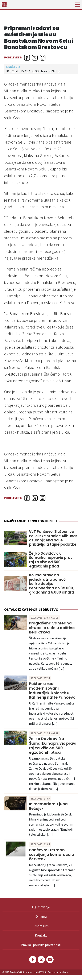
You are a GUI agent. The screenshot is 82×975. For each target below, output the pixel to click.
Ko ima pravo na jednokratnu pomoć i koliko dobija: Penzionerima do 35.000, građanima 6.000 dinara (51, 583)
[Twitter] (41, 959)
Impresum (41, 926)
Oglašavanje (41, 907)
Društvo (13, 67)
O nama (41, 916)
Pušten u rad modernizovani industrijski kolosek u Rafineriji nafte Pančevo (52, 690)
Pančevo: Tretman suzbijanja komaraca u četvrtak (51, 854)
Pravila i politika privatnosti (41, 945)
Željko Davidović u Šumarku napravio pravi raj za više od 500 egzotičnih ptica (51, 560)
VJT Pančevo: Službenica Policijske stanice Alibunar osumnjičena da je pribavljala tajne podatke (53, 538)
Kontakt (41, 935)
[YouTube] (50, 959)
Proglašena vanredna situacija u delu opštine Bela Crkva (52, 627)
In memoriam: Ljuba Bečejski (48, 806)
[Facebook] (32, 959)
